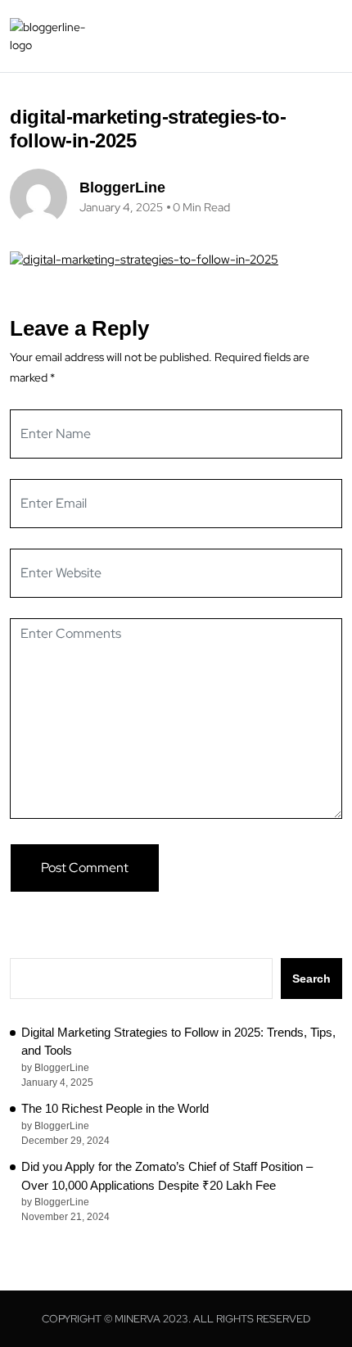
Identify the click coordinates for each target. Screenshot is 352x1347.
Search (311, 978)
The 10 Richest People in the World (115, 1108)
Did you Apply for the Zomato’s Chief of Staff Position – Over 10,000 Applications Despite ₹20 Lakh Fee (167, 1175)
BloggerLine (122, 187)
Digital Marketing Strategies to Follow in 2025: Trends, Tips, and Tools (178, 1041)
